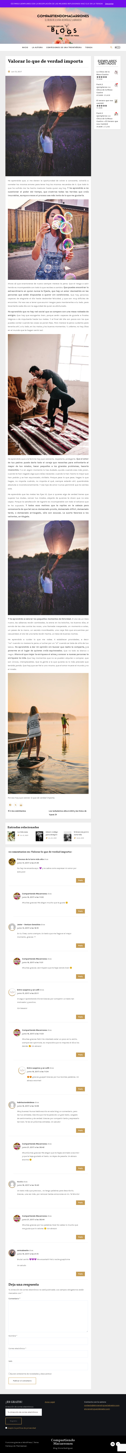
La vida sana (22, 832)
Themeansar (21, 1446)
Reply (80, 880)
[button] (111, 47)
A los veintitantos (18, 811)
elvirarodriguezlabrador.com (97, 1409)
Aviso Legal (50, 1402)
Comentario (14, 1298)
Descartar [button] (109, 3)
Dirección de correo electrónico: (19, 1407)
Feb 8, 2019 (80, 838)
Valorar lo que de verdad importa (45, 61)
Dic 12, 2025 (24, 835)
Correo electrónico (17, 1348)
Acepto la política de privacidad (21, 1428)
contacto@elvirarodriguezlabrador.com (101, 1405)
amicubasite (23, 1250)
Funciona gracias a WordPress (19, 1442)
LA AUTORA (37, 47)
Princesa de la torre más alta (30, 859)
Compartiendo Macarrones (34, 893)
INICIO (25, 47)
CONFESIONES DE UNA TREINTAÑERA (64, 47)
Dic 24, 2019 (52, 838)
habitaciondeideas (25, 1102)
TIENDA (88, 47)
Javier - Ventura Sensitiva (28, 924)
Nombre (12, 1336)
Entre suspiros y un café (28, 990)
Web (10, 1361)
